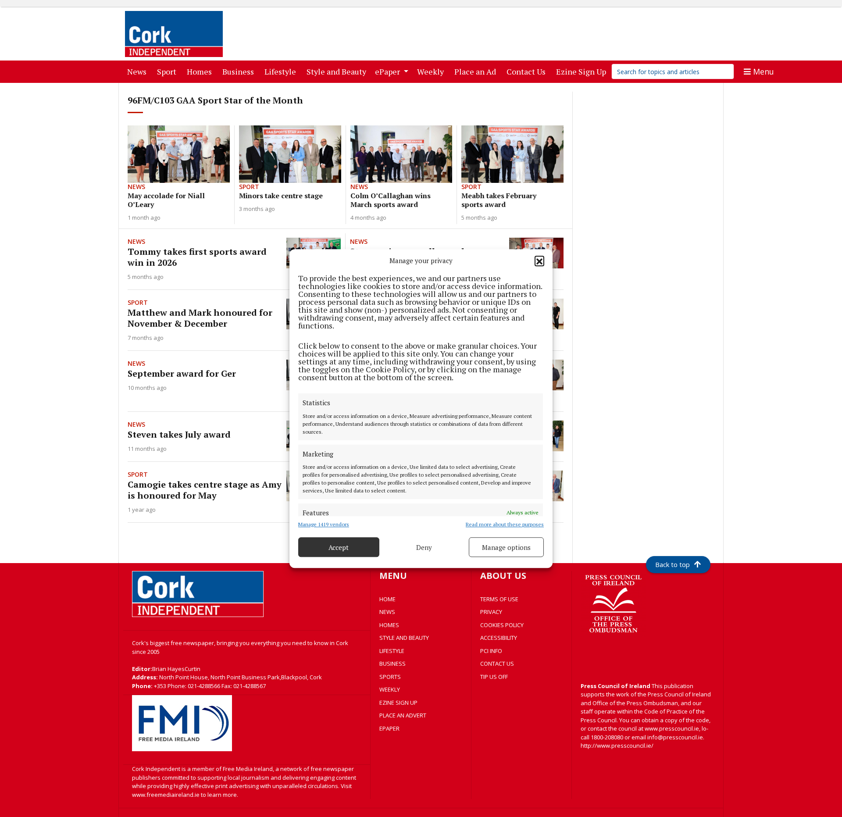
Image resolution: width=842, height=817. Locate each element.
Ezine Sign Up (583, 71)
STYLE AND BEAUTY (404, 638)
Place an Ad (476, 71)
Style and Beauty (338, 71)
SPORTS (390, 677)
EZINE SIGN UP (398, 702)
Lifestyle (282, 71)
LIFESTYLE (391, 651)
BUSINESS (392, 663)
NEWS (387, 612)
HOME (387, 599)
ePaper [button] (388, 71)
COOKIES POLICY (502, 625)
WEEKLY (389, 689)
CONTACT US (497, 663)
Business (239, 71)
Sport (168, 71)
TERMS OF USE (499, 599)
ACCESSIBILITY (498, 638)
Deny (424, 547)
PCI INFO (491, 651)
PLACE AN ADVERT (402, 715)
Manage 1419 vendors (323, 524)
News (138, 71)
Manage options (506, 547)
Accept (338, 547)
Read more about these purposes (505, 524)
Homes (201, 71)
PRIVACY (491, 612)
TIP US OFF (494, 677)
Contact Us (528, 71)
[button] (539, 260)
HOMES (389, 625)
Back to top (672, 564)
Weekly (432, 71)
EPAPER (389, 728)
